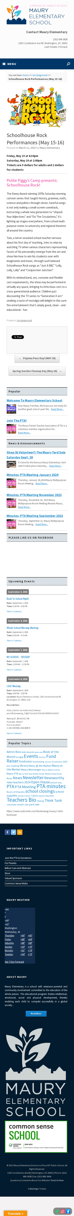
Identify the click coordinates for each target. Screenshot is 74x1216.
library (24, 765)
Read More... (57, 409)
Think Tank (53, 800)
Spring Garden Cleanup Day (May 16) (37, 371)
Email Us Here (57, 1180)
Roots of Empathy (16, 791)
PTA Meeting (25, 786)
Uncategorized (39, 75)
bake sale (39, 752)
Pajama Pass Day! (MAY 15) (37, 358)
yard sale (34, 804)
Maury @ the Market (39, 765)
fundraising (38, 761)
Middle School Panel (53, 774)
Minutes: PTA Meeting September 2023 (35, 516)
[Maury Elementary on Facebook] (7, 832)
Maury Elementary (50, 147)
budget (19, 757)
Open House (40, 782)
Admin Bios (14, 752)
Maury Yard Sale (25, 774)
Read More (36, 1013)
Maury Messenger (31, 769)
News (17, 777)
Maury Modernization (51, 770)
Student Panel (24, 796)
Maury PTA (12, 773)
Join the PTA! (17, 420)
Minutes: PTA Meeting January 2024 (32, 475)
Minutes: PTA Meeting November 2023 (34, 495)
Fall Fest (42, 757)
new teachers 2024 (18, 782)
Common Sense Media (16, 883)
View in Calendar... (15, 611)
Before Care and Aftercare (18, 868)
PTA (10, 786)
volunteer (11, 804)
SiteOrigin (34, 1188)
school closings (40, 791)
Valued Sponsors (13, 878)
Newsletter (33, 777)
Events (31, 756)
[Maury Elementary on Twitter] (13, 832)
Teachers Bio (21, 799)
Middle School (38, 774)
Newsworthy (54, 777)
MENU (11, 64)
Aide (24, 752)
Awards (30, 752)
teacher (42, 796)
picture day (56, 782)
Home (25, 75)
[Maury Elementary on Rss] (19, 832)
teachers (49, 795)
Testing (40, 800)
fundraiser (25, 761)
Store (7, 873)
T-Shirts (34, 795)
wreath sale (22, 804)
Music (9, 778)
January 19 (49, 762)
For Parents (10, 863)
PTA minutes (51, 786)
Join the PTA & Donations (18, 858)
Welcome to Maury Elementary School (34, 400)
